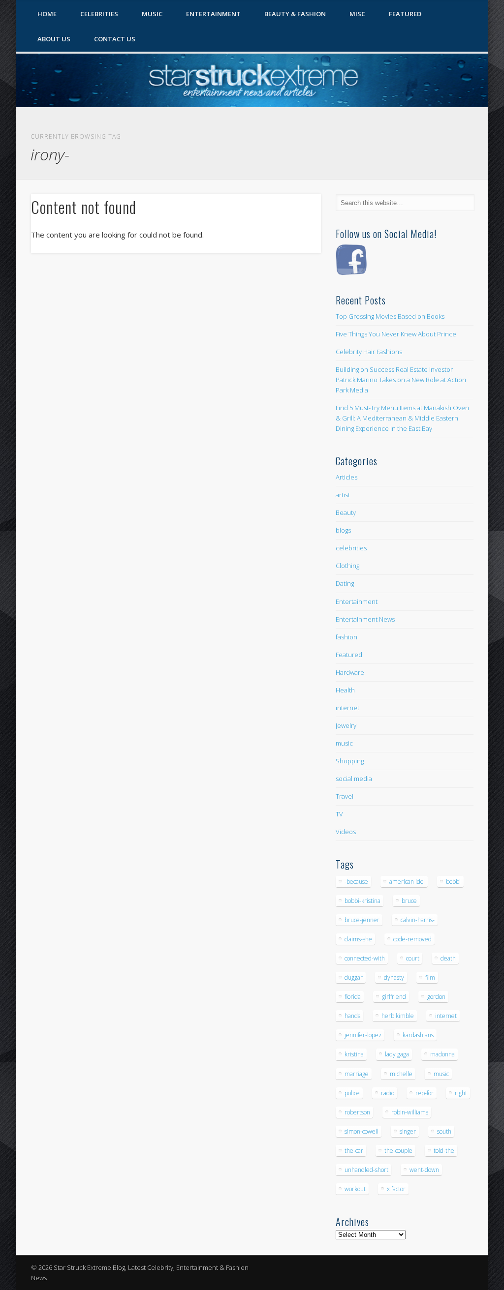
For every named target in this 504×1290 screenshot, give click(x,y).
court (412, 958)
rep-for (424, 1093)
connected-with (365, 958)
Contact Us (114, 38)
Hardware (350, 672)
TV (339, 814)
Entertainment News (365, 619)
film (430, 977)
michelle (401, 1074)
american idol (407, 881)
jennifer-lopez (363, 1035)
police (352, 1093)
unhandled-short (366, 1170)
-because (356, 881)
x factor (396, 1189)
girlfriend (394, 996)
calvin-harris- (418, 920)
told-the (444, 1150)
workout (355, 1189)
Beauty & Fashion (295, 13)
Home (47, 13)
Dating (345, 583)
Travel (344, 796)
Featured (405, 13)
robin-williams (409, 1112)
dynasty (394, 977)
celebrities (351, 547)
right (461, 1093)
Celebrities (99, 13)
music (344, 743)
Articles (346, 477)
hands (352, 1016)
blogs (343, 530)
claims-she (358, 939)
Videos (346, 831)
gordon (436, 996)
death (448, 958)
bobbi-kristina (362, 901)
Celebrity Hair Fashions (369, 351)
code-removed (412, 939)
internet (347, 707)
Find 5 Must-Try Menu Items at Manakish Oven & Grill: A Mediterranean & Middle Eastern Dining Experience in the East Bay (402, 418)
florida (353, 996)
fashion (346, 636)
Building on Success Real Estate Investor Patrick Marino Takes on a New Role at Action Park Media (401, 379)
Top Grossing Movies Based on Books (390, 316)
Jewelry (346, 725)
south (444, 1131)
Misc (357, 13)
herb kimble (397, 1016)
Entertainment (213, 13)
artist (343, 494)
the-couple (398, 1150)
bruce (409, 901)
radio (387, 1093)
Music (152, 13)
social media (354, 778)
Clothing (347, 565)
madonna (442, 1054)
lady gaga (397, 1054)
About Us (53, 38)
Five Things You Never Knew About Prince (396, 334)
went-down (424, 1170)
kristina (354, 1054)
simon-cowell (361, 1131)
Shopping (350, 760)
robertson (357, 1112)
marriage (357, 1074)
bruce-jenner (362, 920)
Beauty (346, 512)
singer (408, 1131)
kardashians (418, 1035)
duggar (354, 977)
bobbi (453, 881)
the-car (354, 1150)
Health (345, 690)
